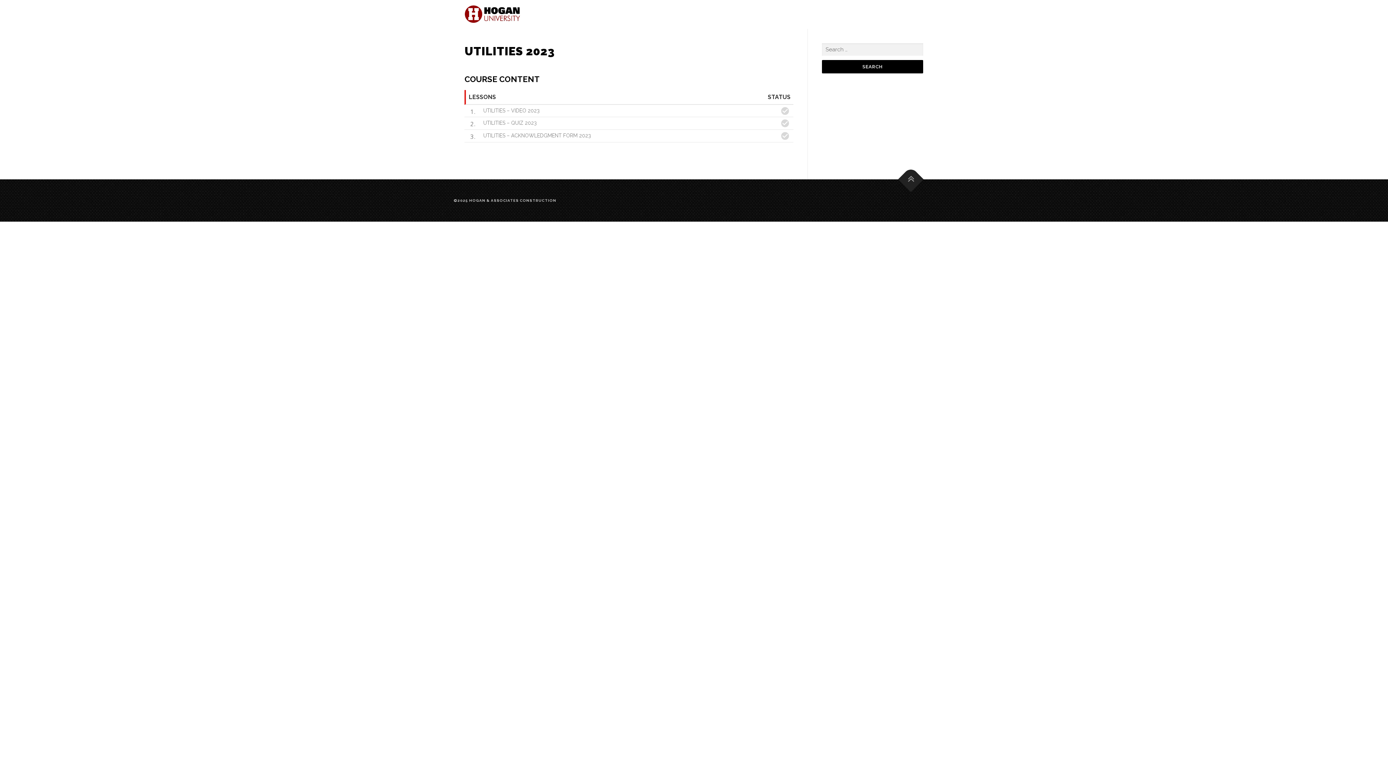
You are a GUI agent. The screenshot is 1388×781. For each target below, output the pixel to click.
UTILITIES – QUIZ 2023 (510, 123)
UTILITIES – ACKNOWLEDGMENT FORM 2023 (537, 135)
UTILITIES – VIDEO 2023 (511, 111)
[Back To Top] (911, 179)
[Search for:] (872, 49)
